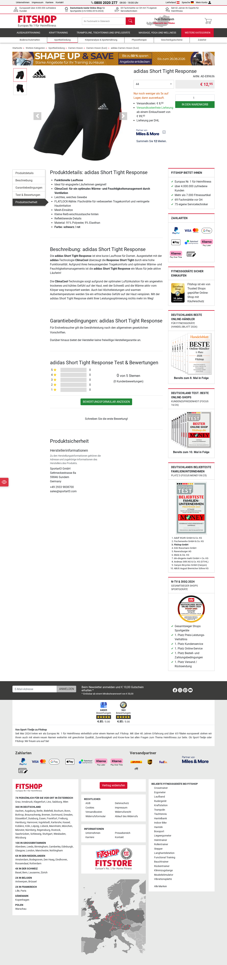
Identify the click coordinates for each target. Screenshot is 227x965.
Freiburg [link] (63, 818)
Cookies (89, 807)
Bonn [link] (67, 810)
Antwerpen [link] (21, 881)
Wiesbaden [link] (60, 833)
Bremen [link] (46, 814)
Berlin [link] (40, 810)
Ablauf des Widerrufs (126, 816)
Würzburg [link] (20, 837)
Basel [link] (18, 872)
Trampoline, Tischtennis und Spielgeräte (103, 32)
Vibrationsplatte (163, 879)
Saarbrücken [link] (22, 833)
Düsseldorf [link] (21, 818)
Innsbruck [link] (27, 801)
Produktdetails (24, 173)
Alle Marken (160, 886)
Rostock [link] (55, 830)
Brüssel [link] (32, 881)
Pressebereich (122, 833)
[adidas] (39, 73)
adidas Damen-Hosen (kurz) (125, 48)
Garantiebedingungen (28, 187)
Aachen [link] (19, 810)
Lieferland (171, 2)
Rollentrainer (161, 844)
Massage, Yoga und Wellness (157, 32)
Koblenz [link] (19, 826)
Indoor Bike (160, 822)
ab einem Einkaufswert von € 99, (155, 112)
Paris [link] (23, 890)
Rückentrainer (162, 866)
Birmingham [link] (41, 846)
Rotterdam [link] (35, 863)
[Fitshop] (37, 21)
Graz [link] (18, 801)
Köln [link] (27, 826)
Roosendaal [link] (21, 863)
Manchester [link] (41, 850)
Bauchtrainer (161, 861)
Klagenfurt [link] (39, 801)
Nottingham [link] (56, 850)
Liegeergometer (162, 835)
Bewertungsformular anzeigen (106, 401)
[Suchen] (130, 21)
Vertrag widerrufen (113, 785)
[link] (176, 230)
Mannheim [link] (55, 826)
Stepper (158, 848)
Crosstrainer (161, 788)
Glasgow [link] (20, 850)
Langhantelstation (164, 853)
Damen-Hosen (75, 48)
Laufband (159, 796)
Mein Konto (201, 2)
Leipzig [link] (35, 826)
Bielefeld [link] (48, 810)
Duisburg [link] (33, 818)
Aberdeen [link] (20, 846)
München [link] (67, 826)
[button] (20, 75)
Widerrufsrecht (123, 811)
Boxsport (159, 831)
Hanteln (158, 827)
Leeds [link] (30, 846)
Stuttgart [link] (47, 833)
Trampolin (159, 809)
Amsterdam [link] (21, 859)
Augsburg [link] (30, 810)
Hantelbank (160, 818)
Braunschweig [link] (33, 814)
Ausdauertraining (28, 32)
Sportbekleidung (56, 48)
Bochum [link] (58, 810)
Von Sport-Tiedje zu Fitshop (31, 729)
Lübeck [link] (44, 826)
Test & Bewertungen (27, 195)
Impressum (37, 2)
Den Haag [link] (49, 859)
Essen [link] (42, 818)
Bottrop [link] (19, 814)
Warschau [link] (20, 908)
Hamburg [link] (20, 822)
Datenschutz (122, 803)
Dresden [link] (68, 814)
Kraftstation (161, 805)
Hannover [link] (32, 822)
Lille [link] (17, 890)
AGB (87, 803)
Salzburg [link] (57, 801)
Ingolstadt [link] (44, 822)
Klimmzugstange (163, 870)
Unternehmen (22, 2)
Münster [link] (19, 830)
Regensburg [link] (43, 830)
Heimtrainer (160, 840)
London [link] (30, 850)
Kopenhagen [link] (22, 899)
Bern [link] (24, 872)
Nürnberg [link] (30, 830)
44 (137, 84)
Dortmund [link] (56, 814)
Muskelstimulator (163, 874)
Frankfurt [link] (52, 818)
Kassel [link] (66, 822)
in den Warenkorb (195, 104)
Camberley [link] (54, 846)
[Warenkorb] (209, 21)
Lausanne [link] (34, 872)
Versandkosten (93, 811)
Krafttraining (58, 32)
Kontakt (59, 2)
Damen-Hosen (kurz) (96, 48)
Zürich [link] (44, 872)
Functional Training (164, 857)
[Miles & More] (195, 759)
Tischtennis (160, 814)
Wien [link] (65, 801)
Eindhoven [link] (61, 859)
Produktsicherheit (26, 202)
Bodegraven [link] (36, 859)
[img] (164, 132)
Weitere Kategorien (197, 32)
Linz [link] (48, 801)
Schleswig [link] (35, 833)
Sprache (186, 2)
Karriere (49, 2)
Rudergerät (160, 801)
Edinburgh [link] (67, 846)
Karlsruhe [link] (56, 822)
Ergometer (160, 792)
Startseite (17, 48)
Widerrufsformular (95, 816)
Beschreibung (23, 180)
